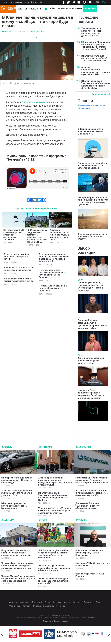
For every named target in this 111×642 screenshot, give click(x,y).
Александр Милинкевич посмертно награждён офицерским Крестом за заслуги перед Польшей (95, 46)
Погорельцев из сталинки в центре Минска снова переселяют (53, 288)
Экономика (84, 447)
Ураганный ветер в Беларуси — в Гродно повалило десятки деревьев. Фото (92, 32)
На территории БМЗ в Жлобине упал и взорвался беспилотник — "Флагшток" (13, 235)
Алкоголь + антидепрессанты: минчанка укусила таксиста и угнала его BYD (59, 235)
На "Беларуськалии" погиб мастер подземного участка (18, 279)
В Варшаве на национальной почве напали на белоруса (18, 268)
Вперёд (109, 634)
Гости (5, 2)
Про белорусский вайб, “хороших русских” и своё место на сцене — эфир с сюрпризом (91, 286)
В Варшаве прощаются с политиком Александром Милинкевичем (90, 131)
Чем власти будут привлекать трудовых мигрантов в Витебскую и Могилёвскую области (91, 394)
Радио (47, 602)
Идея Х (26, 2)
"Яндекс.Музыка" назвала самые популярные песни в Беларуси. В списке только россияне (18, 578)
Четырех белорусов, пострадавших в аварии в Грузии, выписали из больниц (52, 273)
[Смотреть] (82, 42)
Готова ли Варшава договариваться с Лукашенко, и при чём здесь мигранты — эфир (92, 324)
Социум (7, 447)
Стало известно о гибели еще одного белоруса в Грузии (16, 256)
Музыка (81, 519)
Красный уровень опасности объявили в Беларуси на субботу (92, 236)
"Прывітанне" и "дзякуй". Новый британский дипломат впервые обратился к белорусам (54, 510)
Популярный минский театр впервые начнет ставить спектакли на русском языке (16, 552)
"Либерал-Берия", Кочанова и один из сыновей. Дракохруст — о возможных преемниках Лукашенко (93, 201)
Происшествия (37, 31)
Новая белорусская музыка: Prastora (89, 574)
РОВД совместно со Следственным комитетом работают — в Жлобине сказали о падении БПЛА (37, 236)
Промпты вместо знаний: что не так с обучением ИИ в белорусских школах (92, 165)
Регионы (57, 602)
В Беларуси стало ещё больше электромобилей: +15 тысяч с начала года (94, 58)
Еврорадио (7, 32)
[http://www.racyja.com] (82, 634)
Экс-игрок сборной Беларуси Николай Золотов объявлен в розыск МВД (53, 581)
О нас (62, 606)
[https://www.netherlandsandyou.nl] (60, 634)
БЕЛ (97, 2)
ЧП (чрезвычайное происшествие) (39, 208)
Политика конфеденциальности (55, 621)
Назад (2, 634)
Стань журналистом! (18, 602)
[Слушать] (35, 38)
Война (52, 8)
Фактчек (34, 2)
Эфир (41, 2)
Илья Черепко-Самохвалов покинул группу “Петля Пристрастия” (89, 552)
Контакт (26, 606)
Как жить (61, 8)
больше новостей (101, 94)
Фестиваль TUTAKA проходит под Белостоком (92, 564)
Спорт (43, 519)
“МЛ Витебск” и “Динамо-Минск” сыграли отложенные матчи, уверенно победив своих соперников (55, 554)
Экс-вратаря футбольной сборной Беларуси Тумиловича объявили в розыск (54, 568)
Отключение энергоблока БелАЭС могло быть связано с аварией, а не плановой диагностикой (53, 258)
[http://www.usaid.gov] (92, 634)
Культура (8, 519)
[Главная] (29, 9)
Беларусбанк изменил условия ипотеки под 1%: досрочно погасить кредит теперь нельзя (91, 480)
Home (46, 9)
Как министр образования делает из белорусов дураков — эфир (91, 360)
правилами (91, 618)
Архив (67, 602)
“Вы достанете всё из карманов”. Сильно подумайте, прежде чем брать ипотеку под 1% (92, 493)
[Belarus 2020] (30, 633)
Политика (45, 447)
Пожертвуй (36, 602)
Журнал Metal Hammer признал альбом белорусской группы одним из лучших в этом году (17, 565)
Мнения (78, 8)
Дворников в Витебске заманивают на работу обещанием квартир (87, 505)
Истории (70, 8)
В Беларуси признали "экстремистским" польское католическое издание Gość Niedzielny (95, 84)
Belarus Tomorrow (15, 2)
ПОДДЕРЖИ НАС (90, 8)
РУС (104, 2)
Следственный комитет (35, 102)
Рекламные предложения (45, 606)
